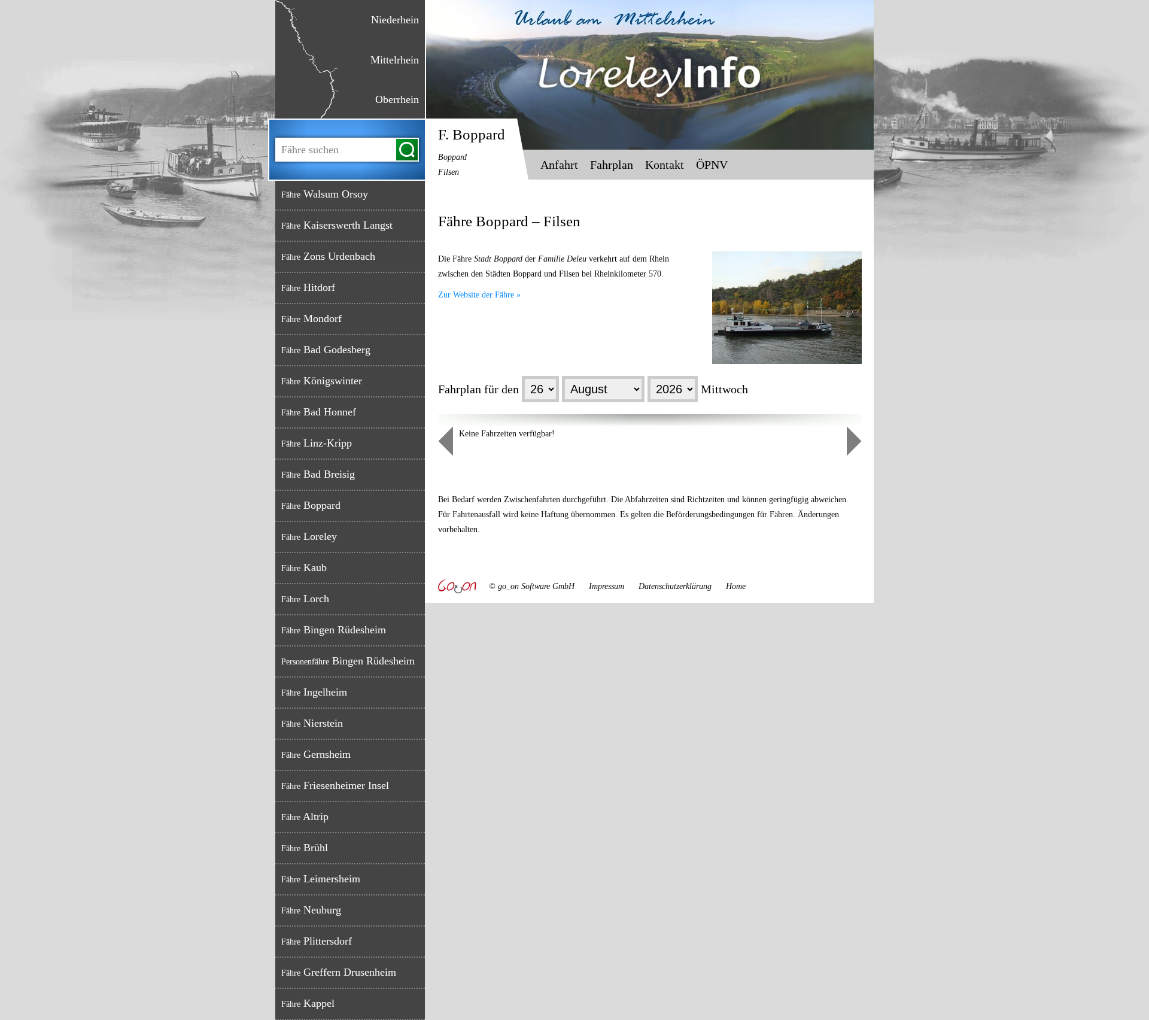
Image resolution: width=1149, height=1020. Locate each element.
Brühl (304, 848)
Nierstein (312, 723)
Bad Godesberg (325, 350)
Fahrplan (611, 164)
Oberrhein (397, 99)
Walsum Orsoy (324, 194)
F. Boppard (471, 151)
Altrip (305, 816)
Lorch (305, 599)
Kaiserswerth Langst (337, 225)
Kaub (304, 567)
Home (736, 586)
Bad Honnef (318, 412)
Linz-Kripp (316, 443)
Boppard (311, 505)
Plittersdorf (316, 941)
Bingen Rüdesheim (333, 630)
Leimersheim (320, 879)
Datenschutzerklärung (675, 586)
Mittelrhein (394, 60)
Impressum (606, 586)
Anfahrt (559, 164)
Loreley (309, 536)
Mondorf (311, 318)
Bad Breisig (318, 474)
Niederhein (395, 20)
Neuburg (311, 910)
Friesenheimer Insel (335, 785)
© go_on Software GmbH (531, 586)
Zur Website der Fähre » (479, 294)
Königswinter (321, 381)
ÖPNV (712, 164)
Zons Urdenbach (328, 256)
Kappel (308, 1003)
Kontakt (664, 164)
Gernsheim (316, 754)
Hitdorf (308, 287)
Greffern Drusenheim (338, 972)
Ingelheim (314, 692)
